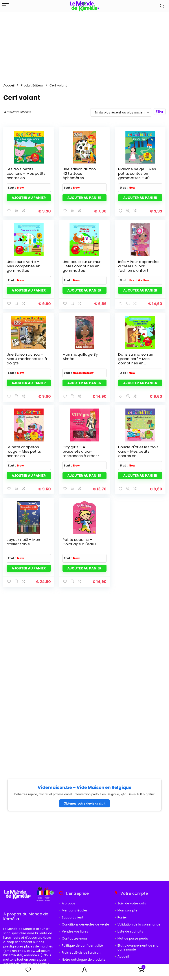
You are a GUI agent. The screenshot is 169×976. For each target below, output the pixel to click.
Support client (72, 917)
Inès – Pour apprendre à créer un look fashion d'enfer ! (138, 266)
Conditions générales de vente (85, 924)
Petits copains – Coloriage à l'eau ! (79, 542)
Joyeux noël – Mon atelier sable (23, 542)
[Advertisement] (84, 45)
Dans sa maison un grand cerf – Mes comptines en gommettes (135, 361)
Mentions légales (75, 910)
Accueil (9, 85)
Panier (122, 917)
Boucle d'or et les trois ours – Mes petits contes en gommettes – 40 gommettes (138, 455)
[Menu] (5, 6)
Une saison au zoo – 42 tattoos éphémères (80, 173)
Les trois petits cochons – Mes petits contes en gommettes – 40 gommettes (26, 177)
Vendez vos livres (75, 931)
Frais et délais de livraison (81, 952)
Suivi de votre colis (132, 903)
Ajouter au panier (29, 197)
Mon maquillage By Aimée (80, 356)
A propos (68, 903)
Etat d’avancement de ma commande (138, 947)
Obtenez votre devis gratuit (84, 803)
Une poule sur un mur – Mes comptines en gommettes (81, 266)
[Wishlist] (28, 970)
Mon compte (128, 910)
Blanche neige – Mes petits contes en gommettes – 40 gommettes (137, 175)
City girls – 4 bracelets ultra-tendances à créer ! (80, 451)
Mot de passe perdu (133, 938)
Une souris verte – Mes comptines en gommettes (23, 266)
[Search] (162, 6)
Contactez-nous (75, 938)
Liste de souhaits (130, 931)
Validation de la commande (139, 924)
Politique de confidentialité (82, 945)
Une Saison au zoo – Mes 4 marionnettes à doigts (27, 359)
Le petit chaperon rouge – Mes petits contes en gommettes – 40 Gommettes (24, 455)
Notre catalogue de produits (83, 959)
